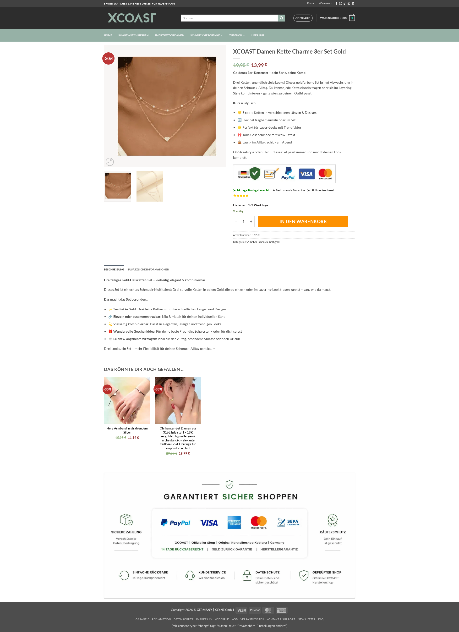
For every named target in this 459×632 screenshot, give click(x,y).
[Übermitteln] (281, 18)
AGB (235, 619)
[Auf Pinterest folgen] (353, 3)
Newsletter (306, 619)
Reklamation (161, 619)
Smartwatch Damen (169, 35)
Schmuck (263, 241)
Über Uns (257, 35)
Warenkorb (325, 3)
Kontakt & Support (281, 619)
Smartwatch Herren (133, 35)
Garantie (142, 619)
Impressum (204, 619)
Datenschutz (183, 619)
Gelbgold (274, 241)
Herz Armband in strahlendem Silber (127, 430)
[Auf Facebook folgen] (336, 3)
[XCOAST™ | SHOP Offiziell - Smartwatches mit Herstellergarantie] (139, 18)
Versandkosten (252, 619)
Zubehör (235, 35)
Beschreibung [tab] (114, 269)
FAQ (321, 619)
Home (108, 35)
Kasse (310, 3)
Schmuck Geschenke (205, 35)
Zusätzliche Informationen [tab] (148, 269)
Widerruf (222, 619)
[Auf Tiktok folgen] (344, 3)
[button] (303, 18)
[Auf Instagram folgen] (340, 3)
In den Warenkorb (303, 221)
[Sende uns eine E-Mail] (349, 3)
